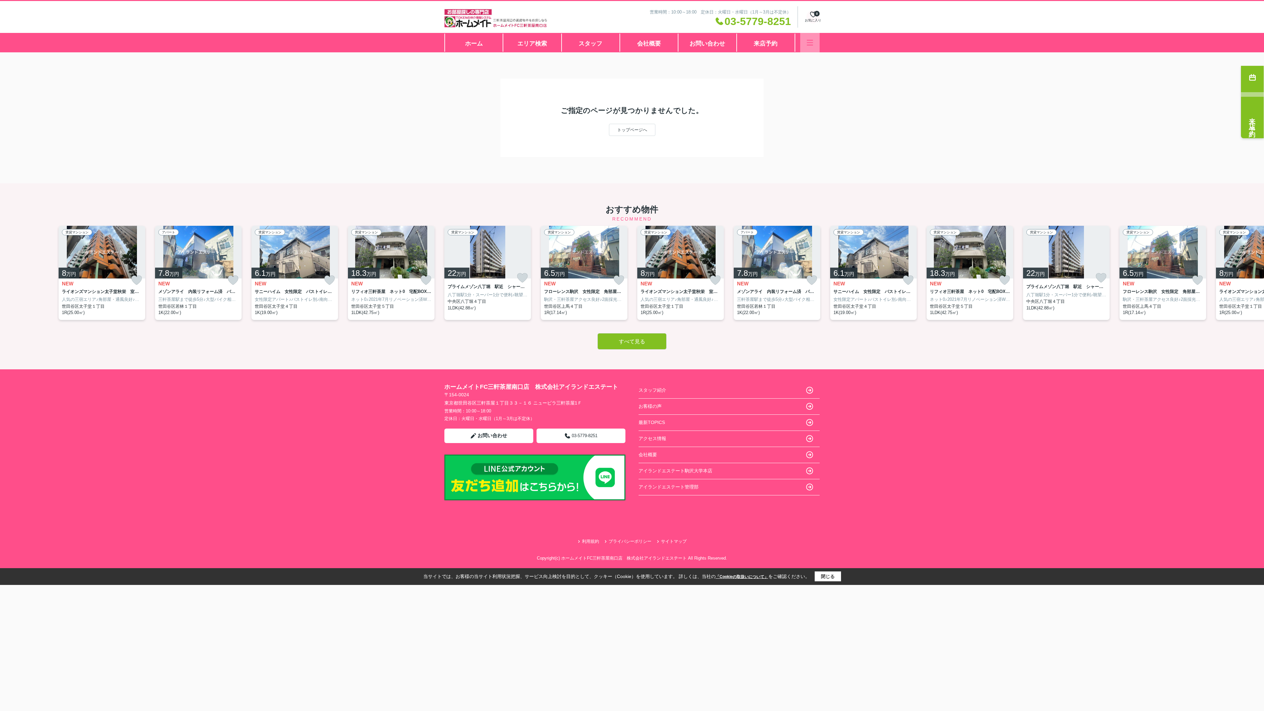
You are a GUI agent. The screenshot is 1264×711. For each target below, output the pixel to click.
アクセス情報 (652, 438)
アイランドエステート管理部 (668, 486)
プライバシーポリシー (630, 541)
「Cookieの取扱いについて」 (742, 576)
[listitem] (487, 273)
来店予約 (765, 43)
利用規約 (590, 541)
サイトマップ (674, 541)
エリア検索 (532, 43)
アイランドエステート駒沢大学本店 (675, 470)
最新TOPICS (652, 422)
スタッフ (590, 43)
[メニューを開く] (809, 42)
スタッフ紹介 (652, 390)
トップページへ (632, 129)
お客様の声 (650, 406)
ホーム (474, 43)
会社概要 (649, 43)
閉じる (828, 576)
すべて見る (632, 341)
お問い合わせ (707, 43)
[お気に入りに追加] (136, 280)
